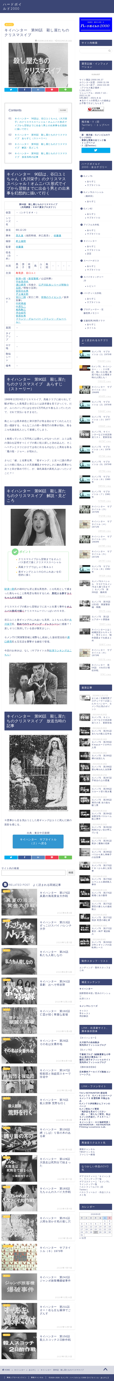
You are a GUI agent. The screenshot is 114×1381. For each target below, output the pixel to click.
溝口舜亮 (21, 285)
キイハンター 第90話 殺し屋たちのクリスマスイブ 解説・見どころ (41, 146)
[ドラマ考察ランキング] (95, 109)
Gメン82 (88, 209)
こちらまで (98, 103)
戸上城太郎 (22, 294)
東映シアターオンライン (16, 1377)
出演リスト (85, 999)
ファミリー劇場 (87, 1154)
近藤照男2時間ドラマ (94, 321)
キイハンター (90, 241)
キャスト (83, 1011)
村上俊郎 (21, 241)
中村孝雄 (21, 303)
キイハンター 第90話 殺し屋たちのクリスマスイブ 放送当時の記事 (41, 155)
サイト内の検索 (10, 868)
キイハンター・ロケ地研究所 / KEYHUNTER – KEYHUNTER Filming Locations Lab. (94, 1124)
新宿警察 (33, 278)
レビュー (91, 286)
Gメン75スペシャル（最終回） (94, 194)
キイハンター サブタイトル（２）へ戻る (38, 841)
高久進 (19, 235)
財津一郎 (21, 278)
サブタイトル (93, 185)
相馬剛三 (21, 309)
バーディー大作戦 (92, 293)
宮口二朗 (21, 297)
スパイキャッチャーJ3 (94, 279)
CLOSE (63, 110)
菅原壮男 (21, 316)
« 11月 (82, 1238)
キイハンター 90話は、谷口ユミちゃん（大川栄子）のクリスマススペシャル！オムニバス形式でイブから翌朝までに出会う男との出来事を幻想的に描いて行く (41, 123)
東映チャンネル (87, 1149)
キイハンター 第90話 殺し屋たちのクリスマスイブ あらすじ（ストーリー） (41, 136)
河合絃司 (21, 312)
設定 (89, 253)
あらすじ (9, 24)
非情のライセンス (51, 297)
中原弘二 (21, 306)
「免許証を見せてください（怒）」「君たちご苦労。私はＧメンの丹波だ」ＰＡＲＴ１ (95, 1114)
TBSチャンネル (87, 1152)
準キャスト (85, 1013)
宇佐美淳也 (22, 281)
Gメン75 (88, 176)
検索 (71, 872)
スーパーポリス (91, 261)
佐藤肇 (57, 235)
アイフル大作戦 (91, 225)
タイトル (91, 328)
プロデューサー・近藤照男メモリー (94, 311)
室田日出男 (22, 291)
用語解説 (83, 1016)
